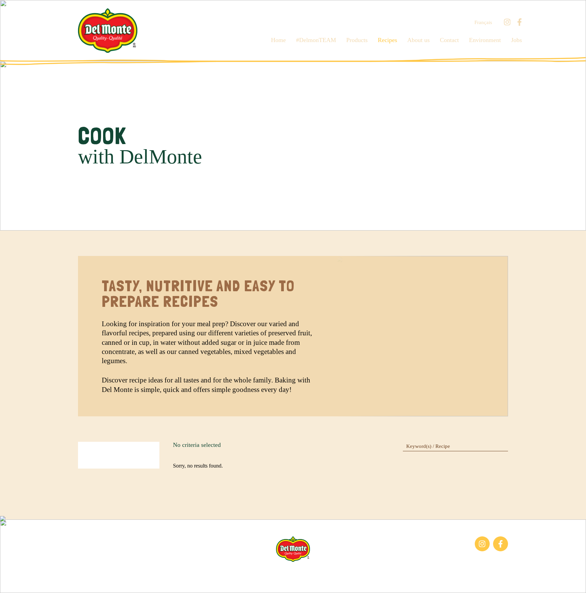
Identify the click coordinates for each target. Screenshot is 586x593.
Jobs (516, 40)
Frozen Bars (91, 539)
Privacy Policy (367, 572)
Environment (485, 40)
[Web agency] (11, 582)
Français (483, 22)
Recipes (387, 40)
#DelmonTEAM (316, 40)
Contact (449, 40)
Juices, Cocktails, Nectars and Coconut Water (110, 554)
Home (278, 40)
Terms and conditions (321, 572)
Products (357, 40)
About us (418, 40)
